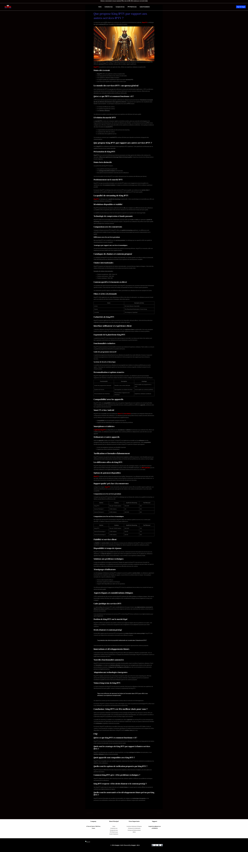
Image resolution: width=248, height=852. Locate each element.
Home (99, 7)
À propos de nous (120, 7)
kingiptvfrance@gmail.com (154, 826)
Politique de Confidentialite (134, 828)
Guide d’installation (145, 7)
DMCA (134, 832)
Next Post (160, 813)
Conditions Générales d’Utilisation (134, 826)
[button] (241, 6)
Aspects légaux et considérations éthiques (113, 592)
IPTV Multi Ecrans (132, 7)
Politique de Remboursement (134, 830)
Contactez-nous (109, 7)
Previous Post (89, 813)
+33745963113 (154, 828)
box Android (106, 422)
